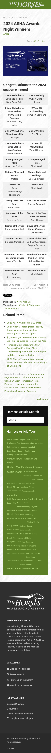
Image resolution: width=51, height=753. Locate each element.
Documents (12, 708)
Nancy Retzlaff (12, 526)
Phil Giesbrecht (26, 533)
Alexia (9, 440)
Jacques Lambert (14, 491)
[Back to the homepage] (25, 4)
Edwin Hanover (37, 479)
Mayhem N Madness (15, 510)
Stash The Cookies (33, 553)
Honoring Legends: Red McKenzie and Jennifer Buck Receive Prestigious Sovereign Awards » (22, 387)
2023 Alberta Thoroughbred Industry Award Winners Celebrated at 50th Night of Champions (27, 362)
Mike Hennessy (26, 514)
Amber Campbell (19, 440)
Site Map (10, 748)
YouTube (35, 569)
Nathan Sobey (26, 526)
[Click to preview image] (25, 60)
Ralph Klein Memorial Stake (19, 538)
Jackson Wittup (27, 487)
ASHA (6, 34)
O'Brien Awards (13, 530)
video (22, 564)
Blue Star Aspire (23, 443)
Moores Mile (32, 518)
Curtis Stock (14, 472)
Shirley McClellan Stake (26, 550)
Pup (36, 534)
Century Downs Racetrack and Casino (22, 460)
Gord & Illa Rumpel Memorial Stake (21, 483)
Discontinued (37, 476)
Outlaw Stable (12, 533)
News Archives (24, 301)
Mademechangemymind (28, 507)
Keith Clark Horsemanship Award (20, 499)
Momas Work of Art (16, 518)
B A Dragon (11, 443)
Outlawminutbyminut (28, 530)
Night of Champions (30, 305)
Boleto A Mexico (13, 447)
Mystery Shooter (33, 522)
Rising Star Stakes (14, 542)
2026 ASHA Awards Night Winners (24, 322)
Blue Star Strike (36, 443)
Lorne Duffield (22, 503)
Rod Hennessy (27, 542)
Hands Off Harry (13, 487)
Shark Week (11, 550)
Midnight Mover (13, 514)
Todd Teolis (38, 561)
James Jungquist (28, 491)
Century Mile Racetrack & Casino (24, 467)
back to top (42, 399)
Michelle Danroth (30, 510)
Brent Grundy (12, 451)
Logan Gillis (11, 503)
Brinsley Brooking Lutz (26, 451)
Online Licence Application (20, 713)
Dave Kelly (27, 476)
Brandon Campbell (28, 447)
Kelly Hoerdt (38, 499)
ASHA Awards (12, 308)
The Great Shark (26, 561)
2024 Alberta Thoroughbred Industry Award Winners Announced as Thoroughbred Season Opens (25, 330)
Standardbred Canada (16, 553)
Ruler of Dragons (28, 546)
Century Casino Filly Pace (17, 455)
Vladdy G (29, 564)
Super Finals (30, 557)
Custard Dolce (30, 471)
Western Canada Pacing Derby (19, 568)
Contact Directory (15, 704)
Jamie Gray (13, 495)
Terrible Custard (13, 561)
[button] (42, 4)
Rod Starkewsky (13, 545)
